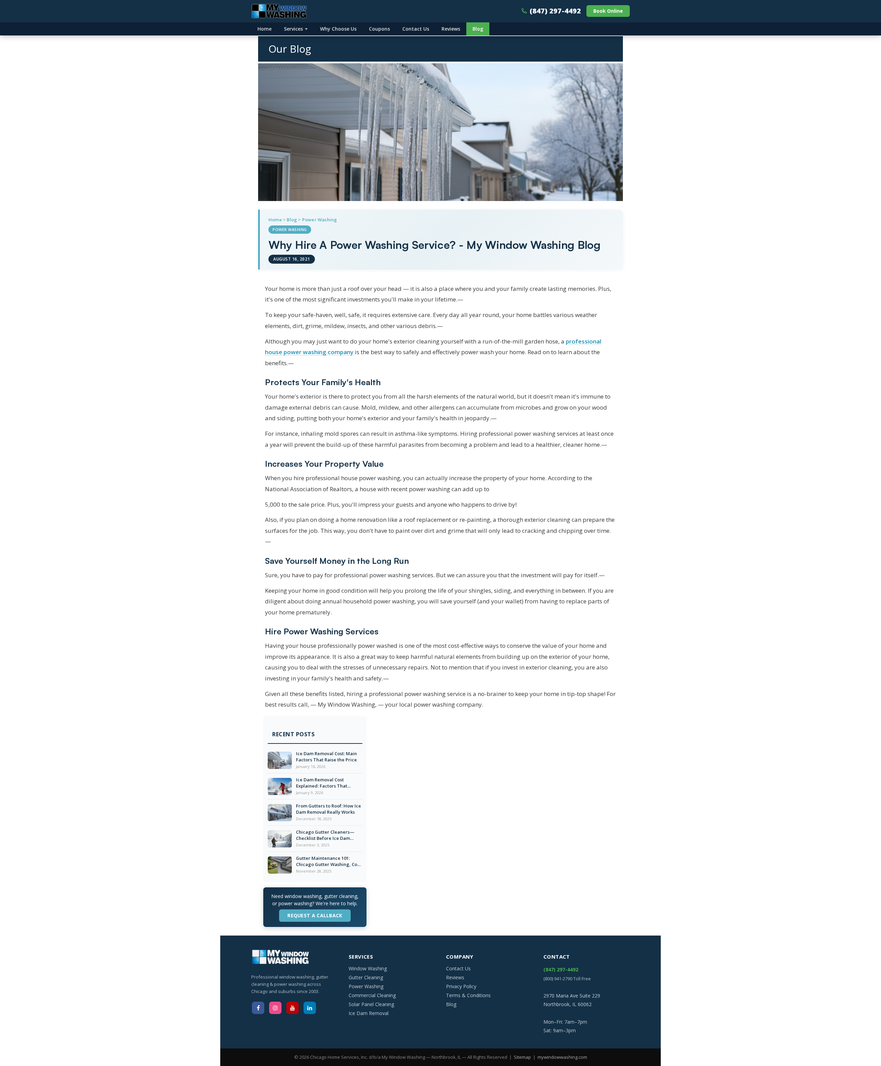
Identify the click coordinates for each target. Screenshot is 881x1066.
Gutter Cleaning (366, 977)
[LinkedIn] (310, 1008)
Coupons (379, 28)
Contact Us (415, 28)
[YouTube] (292, 1008)
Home (264, 28)
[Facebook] (258, 1008)
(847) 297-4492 (555, 10)
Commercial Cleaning (372, 995)
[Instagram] (275, 1008)
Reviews (451, 28)
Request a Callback (314, 915)
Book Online (608, 11)
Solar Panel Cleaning (371, 1004)
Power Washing (319, 220)
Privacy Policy (461, 986)
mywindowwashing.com (562, 1057)
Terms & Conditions (468, 995)
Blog (478, 28)
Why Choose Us (338, 28)
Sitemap (522, 1057)
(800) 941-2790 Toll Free (567, 978)
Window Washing (368, 968)
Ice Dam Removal (369, 1013)
